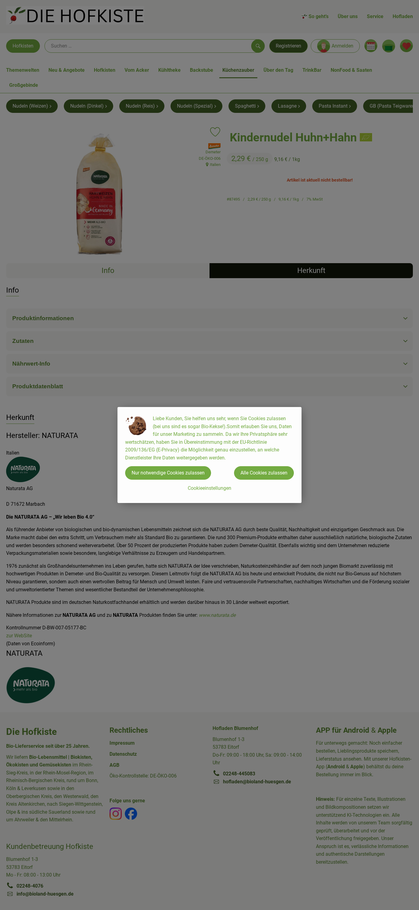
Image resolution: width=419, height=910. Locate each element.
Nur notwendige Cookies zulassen (168, 473)
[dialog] (209, 455)
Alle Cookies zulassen (263, 473)
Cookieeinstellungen (209, 488)
